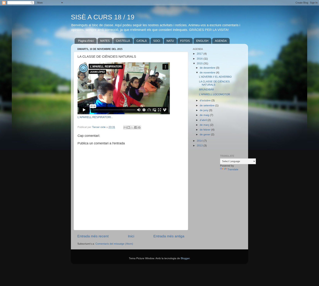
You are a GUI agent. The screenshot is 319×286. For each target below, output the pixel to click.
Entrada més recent (93, 236)
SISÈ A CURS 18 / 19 (102, 17)
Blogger (185, 258)
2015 (200, 63)
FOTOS (185, 40)
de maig (205, 115)
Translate (232, 169)
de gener (205, 134)
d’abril (203, 120)
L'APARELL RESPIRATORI (94, 117)
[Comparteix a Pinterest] (139, 127)
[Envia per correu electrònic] (125, 127)
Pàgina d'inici (86, 40)
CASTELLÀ (123, 40)
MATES (105, 40)
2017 (200, 53)
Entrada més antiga (168, 236)
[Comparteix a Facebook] (136, 127)
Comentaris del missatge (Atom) (114, 243)
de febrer (205, 129)
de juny (204, 110)
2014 (200, 140)
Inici (131, 236)
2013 (200, 145)
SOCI (156, 40)
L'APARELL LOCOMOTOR (214, 94)
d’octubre (205, 100)
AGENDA (221, 40)
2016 (200, 58)
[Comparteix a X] (132, 127)
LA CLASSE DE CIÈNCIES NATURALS (214, 83)
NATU (170, 40)
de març (205, 124)
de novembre (208, 72)
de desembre (208, 67)
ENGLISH (202, 40)
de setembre (207, 105)
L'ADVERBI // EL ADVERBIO (215, 76)
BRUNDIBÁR (206, 89)
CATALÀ (141, 40)
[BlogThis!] (129, 127)
